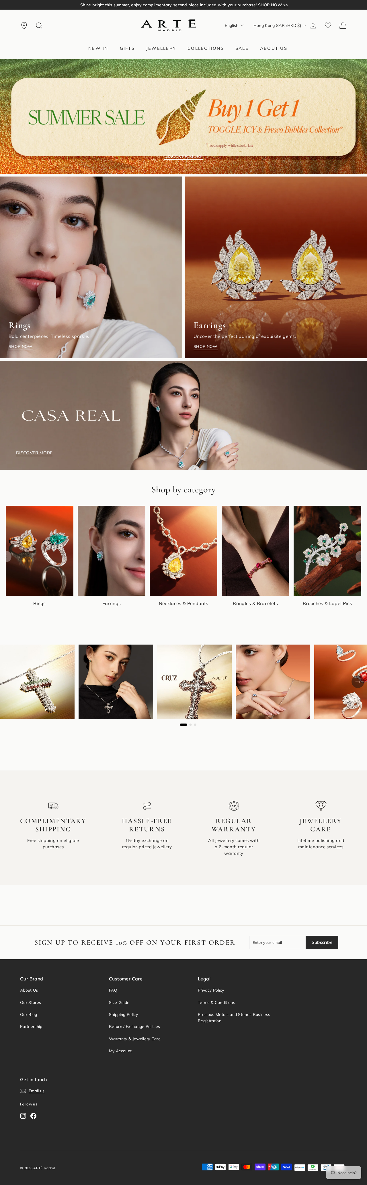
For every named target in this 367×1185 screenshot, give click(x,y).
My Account (120, 1050)
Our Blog (28, 1014)
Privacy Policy (211, 990)
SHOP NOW (21, 346)
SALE (242, 48)
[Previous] (5, 556)
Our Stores (30, 1002)
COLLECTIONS (206, 48)
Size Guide (119, 1002)
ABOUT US (273, 48)
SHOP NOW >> (262, 4)
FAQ (113, 990)
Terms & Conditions (216, 1002)
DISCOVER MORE (183, 156)
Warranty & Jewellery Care (135, 1038)
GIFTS (127, 48)
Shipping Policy (123, 1014)
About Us (29, 990)
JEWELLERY (161, 48)
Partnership (31, 1026)
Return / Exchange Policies (134, 1026)
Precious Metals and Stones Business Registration (234, 1017)
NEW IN (98, 48)
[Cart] (343, 25)
